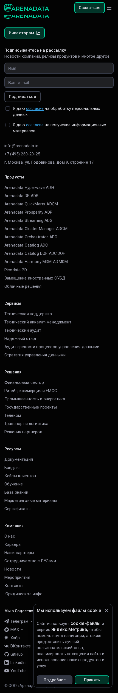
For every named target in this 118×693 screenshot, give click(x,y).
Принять (92, 680)
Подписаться (22, 96)
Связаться (89, 7)
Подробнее (54, 680)
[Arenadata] (26, 7)
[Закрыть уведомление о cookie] (106, 610)
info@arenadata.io (21, 145)
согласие (35, 108)
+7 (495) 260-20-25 (22, 154)
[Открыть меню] (109, 7)
